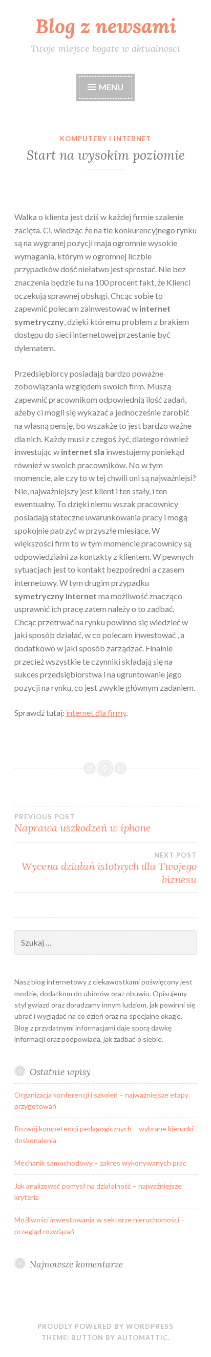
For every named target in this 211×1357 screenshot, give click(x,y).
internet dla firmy (96, 712)
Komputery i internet (105, 139)
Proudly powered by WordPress (105, 1326)
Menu (111, 87)
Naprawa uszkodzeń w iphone (82, 823)
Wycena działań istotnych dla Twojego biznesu (109, 868)
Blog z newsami (105, 26)
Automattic (142, 1337)
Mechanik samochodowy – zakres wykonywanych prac (100, 1162)
